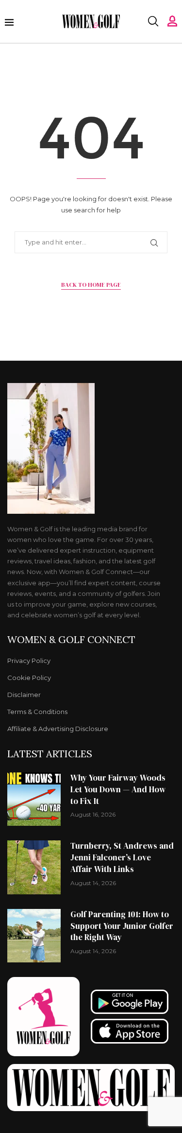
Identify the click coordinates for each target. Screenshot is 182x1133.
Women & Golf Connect (71, 640)
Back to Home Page (91, 285)
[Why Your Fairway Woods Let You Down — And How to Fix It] (34, 799)
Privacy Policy (28, 661)
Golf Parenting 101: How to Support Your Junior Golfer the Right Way (121, 925)
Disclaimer (24, 695)
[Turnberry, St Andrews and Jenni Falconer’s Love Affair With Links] (34, 867)
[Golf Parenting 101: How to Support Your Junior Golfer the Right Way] (34, 935)
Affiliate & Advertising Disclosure (57, 729)
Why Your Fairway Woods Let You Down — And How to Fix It (117, 789)
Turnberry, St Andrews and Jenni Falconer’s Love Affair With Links (122, 857)
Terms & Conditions (37, 712)
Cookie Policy (29, 678)
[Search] (153, 21)
